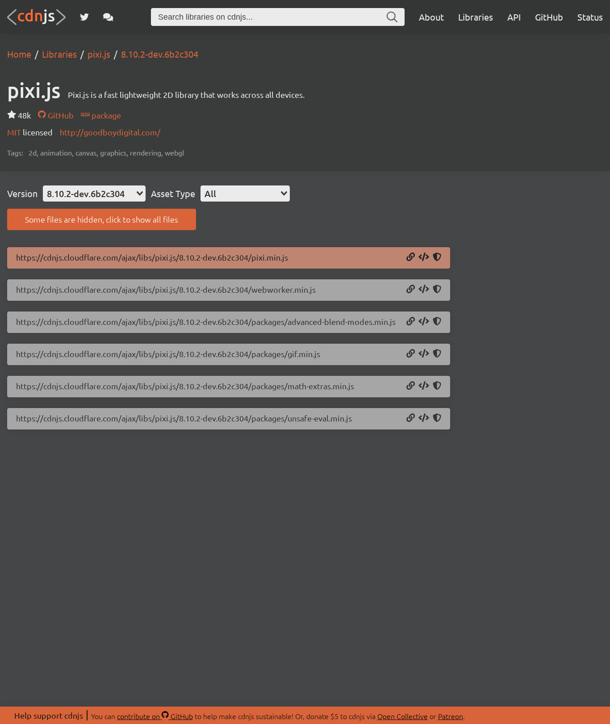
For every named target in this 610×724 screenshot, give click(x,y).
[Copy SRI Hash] (437, 257)
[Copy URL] (410, 257)
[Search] (392, 17)
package (105, 115)
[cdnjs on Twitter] (84, 17)
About (431, 16)
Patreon (450, 716)
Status (590, 16)
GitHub (549, 16)
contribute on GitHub (155, 716)
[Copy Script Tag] (423, 257)
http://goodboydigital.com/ (110, 132)
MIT (15, 132)
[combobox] (94, 193)
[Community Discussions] (108, 17)
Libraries (475, 16)
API (514, 16)
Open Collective (402, 716)
